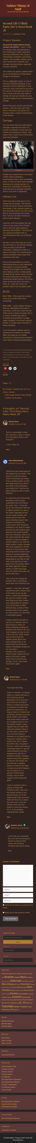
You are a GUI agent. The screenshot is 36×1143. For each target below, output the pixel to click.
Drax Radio (31, 981)
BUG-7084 (7, 296)
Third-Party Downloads (9, 1107)
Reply (7, 449)
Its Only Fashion (7, 1074)
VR (11, 1010)
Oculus (14, 993)
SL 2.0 (22, 1002)
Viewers (12, 392)
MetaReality (12, 990)
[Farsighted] (18, 155)
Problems (4, 997)
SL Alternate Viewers (8, 1087)
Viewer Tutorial (20, 1006)
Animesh (30, 973)
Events (18, 984)
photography (23, 994)
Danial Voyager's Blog (9, 1066)
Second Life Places (8, 1000)
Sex (18, 1003)
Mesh (18, 987)
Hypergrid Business (8, 1055)
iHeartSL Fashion (7, 1072)
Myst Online (6, 1038)
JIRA (7, 987)
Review (10, 997)
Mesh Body (23, 987)
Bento (23, 977)
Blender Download (8, 1021)
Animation (24, 973)
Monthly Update (20, 990)
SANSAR (16, 997)
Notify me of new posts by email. (17, 913)
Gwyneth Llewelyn (8, 1069)
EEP (15, 984)
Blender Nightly (7, 1026)
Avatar (17, 977)
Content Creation (6, 981)
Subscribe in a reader (9, 1130)
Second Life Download (9, 1104)
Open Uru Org (6, 1043)
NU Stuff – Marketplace (9, 1084)
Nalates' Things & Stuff (18, 7)
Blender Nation (7, 1023)
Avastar (9, 977)
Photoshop (31, 994)
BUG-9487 (7, 306)
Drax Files (25, 981)
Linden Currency (12, 987)
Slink (28, 1003)
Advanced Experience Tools (11, 973)
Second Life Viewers (9, 1003)
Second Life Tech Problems (23, 1000)
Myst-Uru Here (7, 1040)
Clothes (30, 977)
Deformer (15, 980)
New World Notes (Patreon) (11, 1082)
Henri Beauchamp (16, 460)
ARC (3, 977)
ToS (31, 1003)
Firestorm (8, 389)
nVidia (7, 994)
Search (18, 942)
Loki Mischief (6, 1077)
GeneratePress (18, 1140)
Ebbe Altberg (7, 984)
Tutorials (7, 1006)
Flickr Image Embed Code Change (18, 395)
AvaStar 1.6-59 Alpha (13, 398)
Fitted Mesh (26, 984)
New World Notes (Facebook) (11, 1079)
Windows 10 (16, 1009)
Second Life (18, 389)
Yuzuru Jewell (6, 1090)
